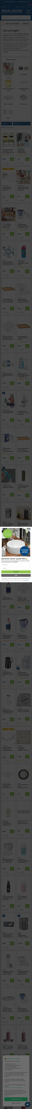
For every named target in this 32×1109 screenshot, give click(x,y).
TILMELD (16, 572)
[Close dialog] (29, 529)
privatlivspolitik (26, 580)
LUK (16, 575)
